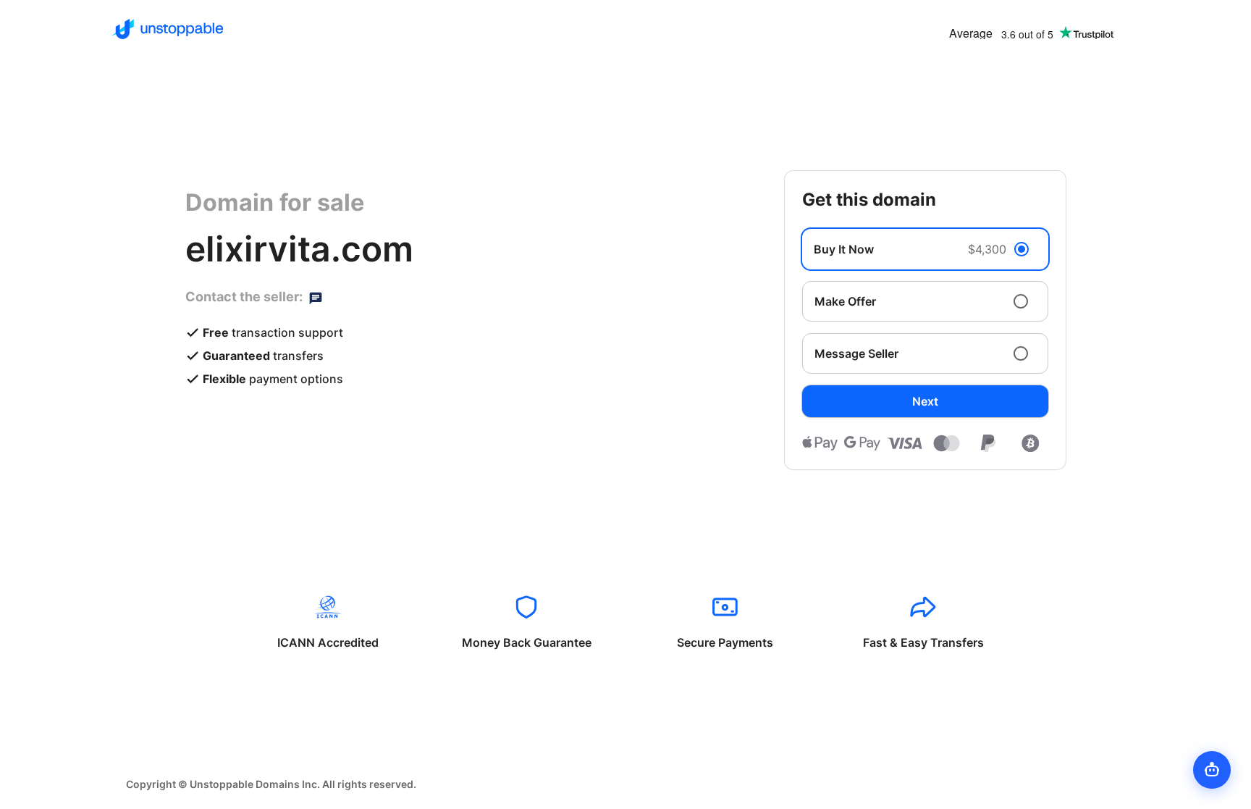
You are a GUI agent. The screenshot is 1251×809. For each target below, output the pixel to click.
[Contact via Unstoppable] (315, 297)
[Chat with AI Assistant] (1212, 770)
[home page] (167, 29)
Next (925, 401)
